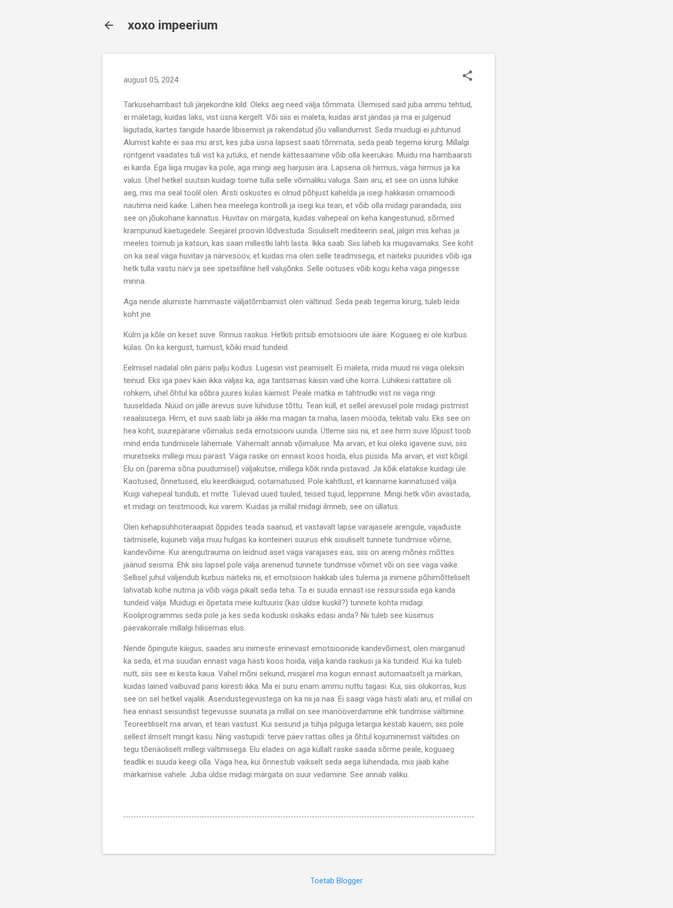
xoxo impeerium (173, 25)
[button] (467, 76)
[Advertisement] (536, 211)
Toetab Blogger (336, 880)
